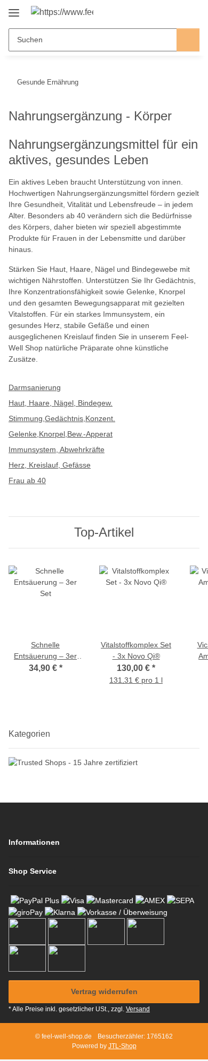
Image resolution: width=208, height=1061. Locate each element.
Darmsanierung (35, 387)
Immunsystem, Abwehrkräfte (57, 449)
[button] (157, 11)
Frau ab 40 (27, 480)
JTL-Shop (122, 1046)
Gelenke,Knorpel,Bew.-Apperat (61, 434)
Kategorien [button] (29, 733)
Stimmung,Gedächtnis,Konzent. (62, 418)
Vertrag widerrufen (104, 991)
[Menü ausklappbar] (14, 9)
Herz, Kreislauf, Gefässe (50, 465)
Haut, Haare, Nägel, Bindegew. (61, 403)
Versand (138, 1009)
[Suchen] (188, 39)
